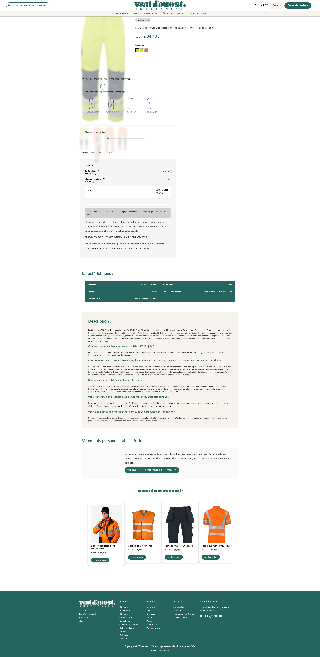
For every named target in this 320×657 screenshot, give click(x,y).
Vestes (149, 621)
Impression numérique (184, 614)
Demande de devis (298, 5)
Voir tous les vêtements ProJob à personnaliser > (152, 470)
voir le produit (100, 560)
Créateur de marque (129, 625)
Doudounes (151, 625)
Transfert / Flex (180, 618)
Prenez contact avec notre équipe (102, 248)
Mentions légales (180, 646)
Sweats (149, 618)
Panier (276, 5)
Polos (149, 611)
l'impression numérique (153, 406)
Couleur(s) (139, 45)
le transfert (171, 406)
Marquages (150, 14)
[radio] (137, 50)
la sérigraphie (133, 406)
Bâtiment (124, 607)
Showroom (84, 618)
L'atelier (180, 14)
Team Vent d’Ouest (87, 614)
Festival (123, 632)
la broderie (120, 406)
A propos (83, 611)
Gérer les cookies (160, 651)
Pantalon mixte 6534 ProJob (179, 546)
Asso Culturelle (126, 611)
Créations (166, 14)
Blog (81, 621)
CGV (193, 646)
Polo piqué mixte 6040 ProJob (217, 546)
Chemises (150, 614)
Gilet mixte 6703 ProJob (140, 546)
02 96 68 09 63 (207, 611)
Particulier (124, 635)
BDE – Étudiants (127, 628)
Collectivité (125, 621)
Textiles (135, 14)
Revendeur (124, 639)
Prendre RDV (261, 5)
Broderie (178, 611)
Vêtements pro (153, 628)
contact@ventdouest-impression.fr (216, 607)
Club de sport (126, 618)
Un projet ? (121, 14)
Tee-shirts (150, 607)
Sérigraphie (179, 607)
